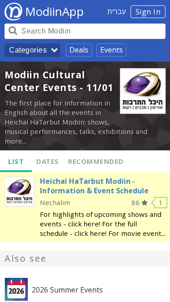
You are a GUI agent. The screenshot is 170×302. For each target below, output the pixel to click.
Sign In (148, 11)
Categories (28, 50)
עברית (116, 11)
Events (111, 49)
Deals (78, 49)
